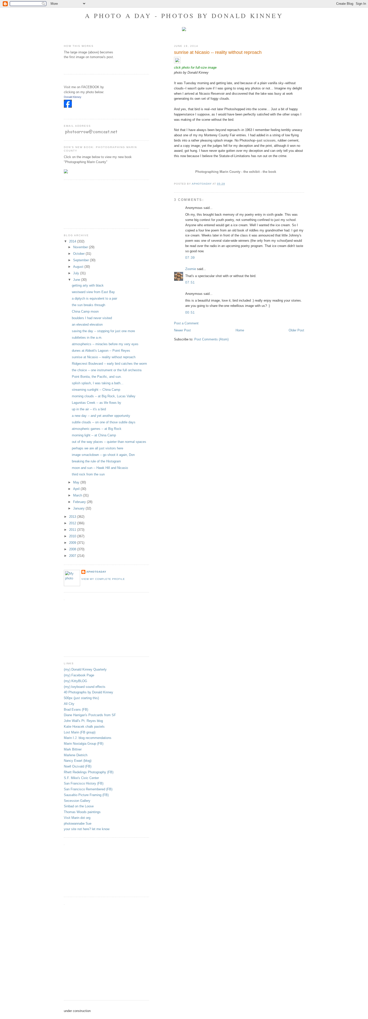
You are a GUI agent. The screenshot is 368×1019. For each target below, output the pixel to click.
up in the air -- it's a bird (89, 409)
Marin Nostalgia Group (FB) (83, 743)
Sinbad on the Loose (79, 806)
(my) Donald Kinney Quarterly (85, 669)
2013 (73, 517)
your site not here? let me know (86, 829)
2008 (73, 549)
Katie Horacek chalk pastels (84, 726)
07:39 (190, 258)
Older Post (296, 330)
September (81, 260)
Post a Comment (186, 323)
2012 (73, 523)
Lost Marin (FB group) (79, 732)
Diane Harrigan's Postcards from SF (90, 715)
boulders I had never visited (92, 318)
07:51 (190, 282)
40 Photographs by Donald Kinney (88, 692)
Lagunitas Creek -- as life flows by (96, 403)
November (81, 247)
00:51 (190, 312)
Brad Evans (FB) (76, 709)
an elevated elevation (87, 324)
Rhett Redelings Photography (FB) (88, 772)
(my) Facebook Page (79, 675)
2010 (73, 536)
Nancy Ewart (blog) (77, 760)
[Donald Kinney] (68, 106)
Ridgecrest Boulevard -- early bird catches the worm (109, 363)
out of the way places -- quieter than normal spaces (109, 442)
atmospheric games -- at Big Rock (96, 429)
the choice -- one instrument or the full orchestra (106, 370)
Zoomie (190, 269)
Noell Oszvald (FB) (77, 766)
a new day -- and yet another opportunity (101, 416)
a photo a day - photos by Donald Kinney (184, 15)
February (80, 502)
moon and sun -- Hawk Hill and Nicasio (100, 468)
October (79, 254)
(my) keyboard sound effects (84, 687)
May (76, 482)
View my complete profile (103, 579)
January (79, 508)
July (76, 273)
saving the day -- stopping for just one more (103, 331)
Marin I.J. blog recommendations (87, 738)
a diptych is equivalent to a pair (94, 298)
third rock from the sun (88, 474)
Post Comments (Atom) (211, 339)
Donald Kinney (72, 96)
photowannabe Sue (77, 823)
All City (69, 704)
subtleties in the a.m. (87, 337)
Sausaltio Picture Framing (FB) (86, 795)
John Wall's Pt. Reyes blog (83, 721)
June (77, 280)
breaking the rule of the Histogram (96, 461)
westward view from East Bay (93, 292)
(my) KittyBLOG (75, 681)
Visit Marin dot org (77, 818)
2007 (73, 556)
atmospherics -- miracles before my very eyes (105, 344)
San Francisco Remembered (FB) (88, 789)
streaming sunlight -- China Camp (96, 390)
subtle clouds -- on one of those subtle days (103, 422)
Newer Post (182, 330)
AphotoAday (96, 571)
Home (240, 330)
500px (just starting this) (81, 698)
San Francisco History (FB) (83, 783)
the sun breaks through (88, 305)
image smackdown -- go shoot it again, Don (103, 455)
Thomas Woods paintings (82, 812)
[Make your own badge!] (64, 111)
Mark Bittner (73, 749)
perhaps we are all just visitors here (97, 448)
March (78, 495)
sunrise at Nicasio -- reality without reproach (103, 357)
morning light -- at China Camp (94, 435)
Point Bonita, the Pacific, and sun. (97, 376)
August (78, 267)
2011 (73, 530)
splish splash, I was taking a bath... (97, 383)
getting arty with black (88, 285)
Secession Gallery (77, 801)
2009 (73, 543)
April (77, 489)
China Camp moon (85, 311)
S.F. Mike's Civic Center (81, 778)
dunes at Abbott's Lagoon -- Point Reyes (101, 350)
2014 (73, 241)
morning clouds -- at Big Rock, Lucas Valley (103, 396)
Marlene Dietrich (75, 755)
